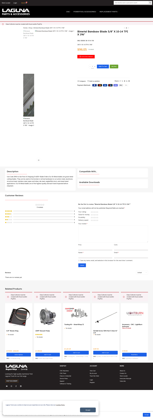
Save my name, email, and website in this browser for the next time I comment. (106, 260)
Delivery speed (83, 220)
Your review (82, 224)
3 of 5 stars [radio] (94, 212)
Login (15, 3)
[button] (47, 355)
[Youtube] (6, 386)
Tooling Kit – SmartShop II (74, 324)
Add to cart (103, 66)
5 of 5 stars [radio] (97, 212)
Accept (88, 410)
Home (25, 28)
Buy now (114, 66)
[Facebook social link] (120, 81)
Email (116, 252)
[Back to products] (126, 28)
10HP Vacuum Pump (42, 331)
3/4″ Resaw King (12, 331)
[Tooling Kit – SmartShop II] (76, 314)
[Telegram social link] (129, 81)
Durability (81, 217)
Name (81, 252)
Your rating (82, 212)
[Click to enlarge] (38, 160)
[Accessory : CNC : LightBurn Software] (134, 314)
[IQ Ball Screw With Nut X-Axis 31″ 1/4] (105, 317)
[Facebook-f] (16, 386)
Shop (30, 28)
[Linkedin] (20, 386)
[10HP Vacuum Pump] (47, 317)
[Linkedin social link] (127, 81)
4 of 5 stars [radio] (96, 212)
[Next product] (129, 28)
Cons (115, 245)
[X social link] (122, 81)
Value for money (83, 215)
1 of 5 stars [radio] (91, 212)
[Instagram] (11, 386)
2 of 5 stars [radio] (93, 212)
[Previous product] (124, 28)
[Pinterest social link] (124, 81)
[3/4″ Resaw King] (18, 317)
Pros (79, 245)
